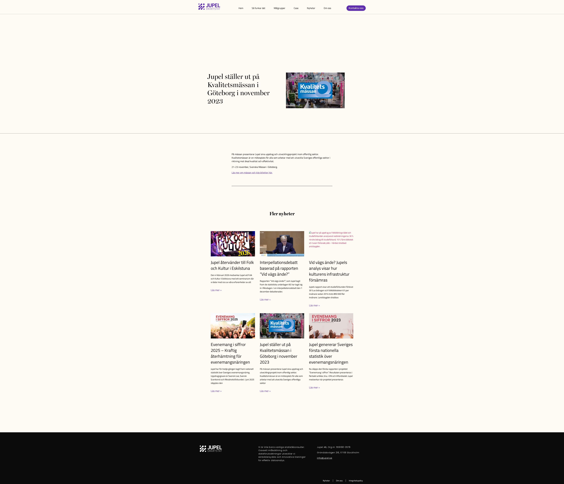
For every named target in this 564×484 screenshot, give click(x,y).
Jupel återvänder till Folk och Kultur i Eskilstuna (232, 265)
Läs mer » (216, 290)
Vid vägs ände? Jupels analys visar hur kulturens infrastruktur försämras (329, 271)
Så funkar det (258, 8)
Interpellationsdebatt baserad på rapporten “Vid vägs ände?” (279, 268)
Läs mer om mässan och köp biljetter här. (252, 172)
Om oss (327, 8)
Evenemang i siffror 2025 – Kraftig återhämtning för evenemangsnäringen (230, 353)
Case (296, 8)
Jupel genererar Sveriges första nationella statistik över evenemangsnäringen (331, 353)
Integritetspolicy (356, 480)
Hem (241, 8)
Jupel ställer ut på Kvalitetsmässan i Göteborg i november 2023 (278, 353)
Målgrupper (279, 8)
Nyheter (311, 8)
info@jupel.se (324, 458)
